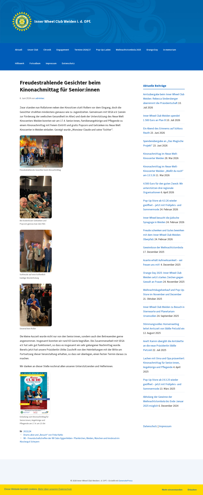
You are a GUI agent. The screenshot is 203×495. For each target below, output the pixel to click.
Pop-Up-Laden (103, 49)
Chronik (47, 49)
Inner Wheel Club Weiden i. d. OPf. (62, 21)
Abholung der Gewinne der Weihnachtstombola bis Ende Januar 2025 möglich (163, 401)
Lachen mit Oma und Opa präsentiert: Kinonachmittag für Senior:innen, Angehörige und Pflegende (164, 363)
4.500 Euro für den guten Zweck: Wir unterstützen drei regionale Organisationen (163, 188)
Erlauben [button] (192, 489)
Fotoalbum (35, 63)
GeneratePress (126, 480)
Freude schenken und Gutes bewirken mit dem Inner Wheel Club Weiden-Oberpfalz (163, 235)
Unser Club (32, 49)
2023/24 (27, 431)
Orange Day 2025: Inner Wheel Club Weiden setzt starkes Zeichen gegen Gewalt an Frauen (163, 277)
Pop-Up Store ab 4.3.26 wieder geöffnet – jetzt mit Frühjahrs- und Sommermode (162, 205)
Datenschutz (68, 63)
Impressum (51, 63)
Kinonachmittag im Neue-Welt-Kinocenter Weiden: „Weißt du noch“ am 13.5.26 (163, 171)
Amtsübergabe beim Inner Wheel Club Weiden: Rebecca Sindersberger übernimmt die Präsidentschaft (163, 99)
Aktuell (18, 49)
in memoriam (169, 49)
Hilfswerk (19, 63)
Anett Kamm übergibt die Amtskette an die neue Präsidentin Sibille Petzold (163, 345)
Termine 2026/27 (82, 49)
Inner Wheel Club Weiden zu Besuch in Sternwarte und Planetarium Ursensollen (163, 311)
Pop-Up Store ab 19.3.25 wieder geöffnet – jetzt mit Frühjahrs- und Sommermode (162, 384)
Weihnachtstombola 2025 (128, 49)
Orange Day (152, 49)
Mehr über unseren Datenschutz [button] (55, 489)
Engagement (62, 49)
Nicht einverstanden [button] (172, 489)
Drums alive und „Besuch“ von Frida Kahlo (43, 434)
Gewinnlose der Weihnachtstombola (163, 247)
